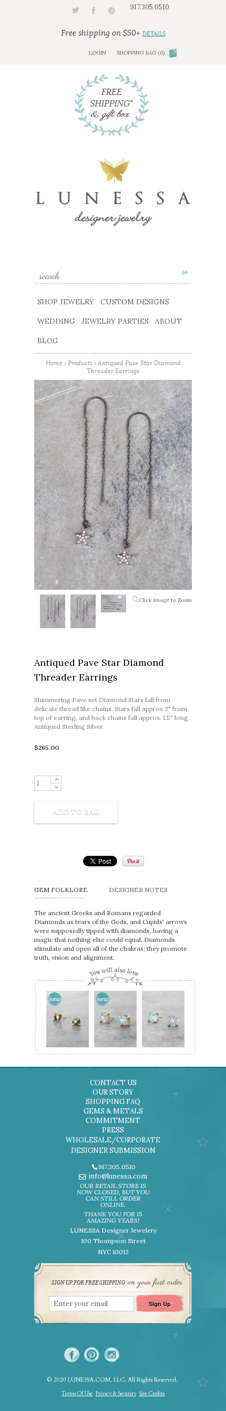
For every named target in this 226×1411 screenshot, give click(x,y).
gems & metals (113, 1111)
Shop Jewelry (65, 301)
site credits (152, 1393)
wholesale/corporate (113, 1140)
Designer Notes (138, 890)
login (97, 52)
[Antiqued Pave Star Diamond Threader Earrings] (52, 613)
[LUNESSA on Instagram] (112, 1354)
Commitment (113, 1120)
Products (80, 363)
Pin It (133, 861)
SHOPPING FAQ (113, 1101)
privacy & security (116, 1393)
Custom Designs (134, 301)
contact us (113, 1082)
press (113, 1130)
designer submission (113, 1150)
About (168, 321)
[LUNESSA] (113, 197)
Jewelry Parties (115, 321)
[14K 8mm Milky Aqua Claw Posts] (162, 1022)
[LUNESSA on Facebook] (72, 1354)
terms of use (77, 1393)
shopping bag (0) (141, 52)
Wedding (56, 321)
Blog (47, 340)
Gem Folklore (61, 890)
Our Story (113, 1092)
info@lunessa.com (117, 1176)
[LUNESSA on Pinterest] (92, 1354)
